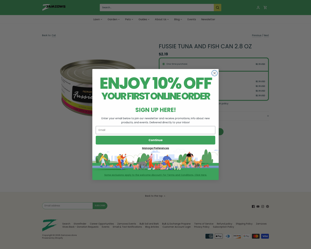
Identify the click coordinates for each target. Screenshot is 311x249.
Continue (156, 140)
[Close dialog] (214, 73)
